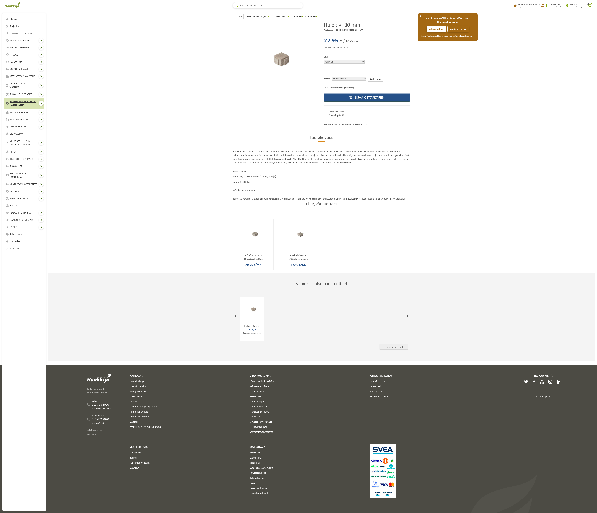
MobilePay (255, 462)
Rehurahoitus (257, 478)
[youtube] (542, 382)
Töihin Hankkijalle (139, 411)
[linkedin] (559, 382)
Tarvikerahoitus (258, 472)
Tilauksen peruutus (260, 411)
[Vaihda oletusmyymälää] (542, 5)
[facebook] (535, 382)
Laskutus (134, 401)
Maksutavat (256, 396)
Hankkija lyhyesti (138, 381)
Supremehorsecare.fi (140, 462)
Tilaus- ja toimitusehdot (262, 381)
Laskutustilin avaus (259, 488)
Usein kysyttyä (377, 381)
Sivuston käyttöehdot (261, 421)
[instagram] (551, 382)
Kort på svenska (138, 386)
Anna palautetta (378, 391)
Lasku (252, 483)
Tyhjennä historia (393, 346)
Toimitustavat (257, 391)
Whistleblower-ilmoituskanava (145, 426)
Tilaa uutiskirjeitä (379, 396)
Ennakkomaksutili (259, 493)
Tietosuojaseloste (258, 426)
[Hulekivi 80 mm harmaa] (276, 60)
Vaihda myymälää (458, 29)
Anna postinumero (339, 87)
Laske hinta (375, 78)
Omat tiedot (376, 386)
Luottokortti (256, 457)
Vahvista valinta (436, 29)
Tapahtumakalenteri (140, 416)
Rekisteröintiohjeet (260, 386)
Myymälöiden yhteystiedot (143, 406)
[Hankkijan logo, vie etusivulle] (13, 5)
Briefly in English (138, 391)
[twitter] (527, 382)
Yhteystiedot (136, 396)
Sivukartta (255, 416)
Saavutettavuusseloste (261, 432)
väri (326, 57)
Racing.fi (134, 457)
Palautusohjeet (257, 401)
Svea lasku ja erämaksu (262, 467)
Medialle (134, 421)
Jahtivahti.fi (136, 452)
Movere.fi (134, 467)
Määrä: (327, 78)
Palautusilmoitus (258, 406)
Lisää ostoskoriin (369, 97)
